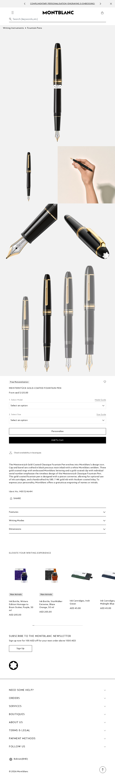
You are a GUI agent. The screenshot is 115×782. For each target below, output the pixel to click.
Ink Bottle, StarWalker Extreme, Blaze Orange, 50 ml (50, 604)
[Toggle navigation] (12, 12)
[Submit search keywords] (10, 19)
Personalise (58, 431)
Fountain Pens (34, 28)
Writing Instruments (13, 28)
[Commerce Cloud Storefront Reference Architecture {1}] (58, 12)
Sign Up (20, 648)
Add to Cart (57, 440)
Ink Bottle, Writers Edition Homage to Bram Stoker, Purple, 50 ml (21, 605)
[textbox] (54, 405)
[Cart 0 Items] (103, 15)
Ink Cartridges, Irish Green (80, 602)
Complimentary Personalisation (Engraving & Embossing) (61, 4)
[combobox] (57, 20)
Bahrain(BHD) (21, 759)
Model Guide (100, 400)
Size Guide (101, 415)
